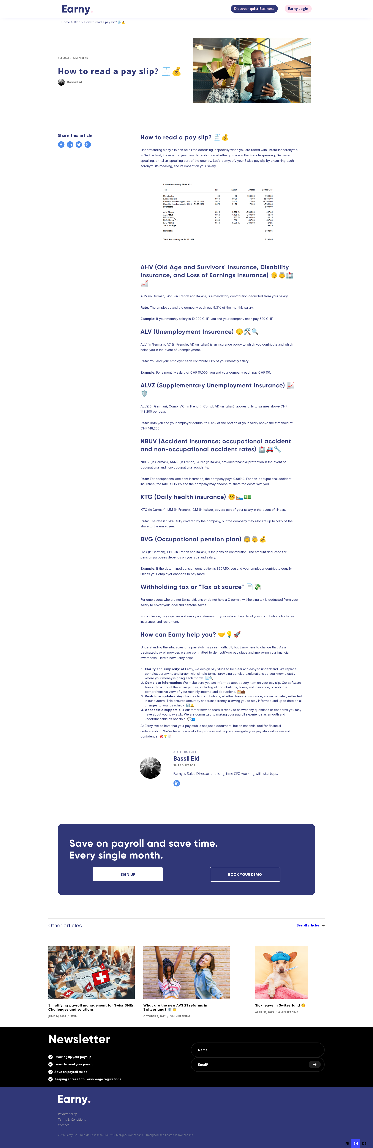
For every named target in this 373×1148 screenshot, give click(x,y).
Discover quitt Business (254, 8)
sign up (128, 874)
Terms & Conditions (72, 1119)
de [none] (364, 1143)
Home (65, 22)
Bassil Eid (186, 758)
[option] (347, 1143)
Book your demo (245, 874)
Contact (63, 1125)
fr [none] (347, 1143)
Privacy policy (67, 1114)
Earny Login (298, 8)
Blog (77, 22)
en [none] (356, 1143)
